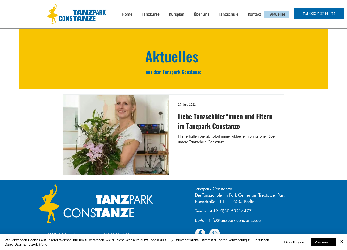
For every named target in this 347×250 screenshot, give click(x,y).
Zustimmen (323, 242)
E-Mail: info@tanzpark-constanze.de (228, 220)
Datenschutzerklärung (30, 244)
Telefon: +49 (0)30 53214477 (223, 211)
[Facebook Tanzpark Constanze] (200, 234)
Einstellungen (294, 242)
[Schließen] (341, 242)
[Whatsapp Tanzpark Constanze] (214, 234)
